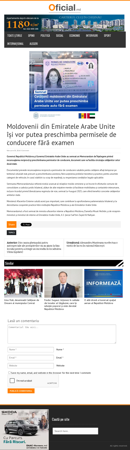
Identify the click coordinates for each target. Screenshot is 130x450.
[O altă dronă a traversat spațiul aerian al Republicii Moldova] (103, 283)
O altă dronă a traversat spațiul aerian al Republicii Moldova (100, 302)
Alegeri (34, 44)
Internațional (15, 44)
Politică (45, 36)
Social (59, 36)
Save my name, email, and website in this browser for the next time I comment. (51, 372)
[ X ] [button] (45, 412)
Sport (107, 36)
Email (59, 357)
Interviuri (92, 36)
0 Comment (24, 150)
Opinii (31, 36)
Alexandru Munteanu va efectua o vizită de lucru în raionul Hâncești (92, 244)
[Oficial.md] (64, 8)
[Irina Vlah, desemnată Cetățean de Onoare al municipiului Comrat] (23, 283)
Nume (59, 349)
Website (60, 365)
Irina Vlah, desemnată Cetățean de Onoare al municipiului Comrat (21, 302)
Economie (74, 36)
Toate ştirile (14, 36)
